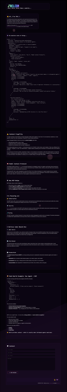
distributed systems (26, 25)
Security (8, 208)
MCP (20, 166)
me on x (58, 383)
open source (19, 25)
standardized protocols (11, 26)
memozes (51, 383)
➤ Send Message (12, 372)
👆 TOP (56, 380)
